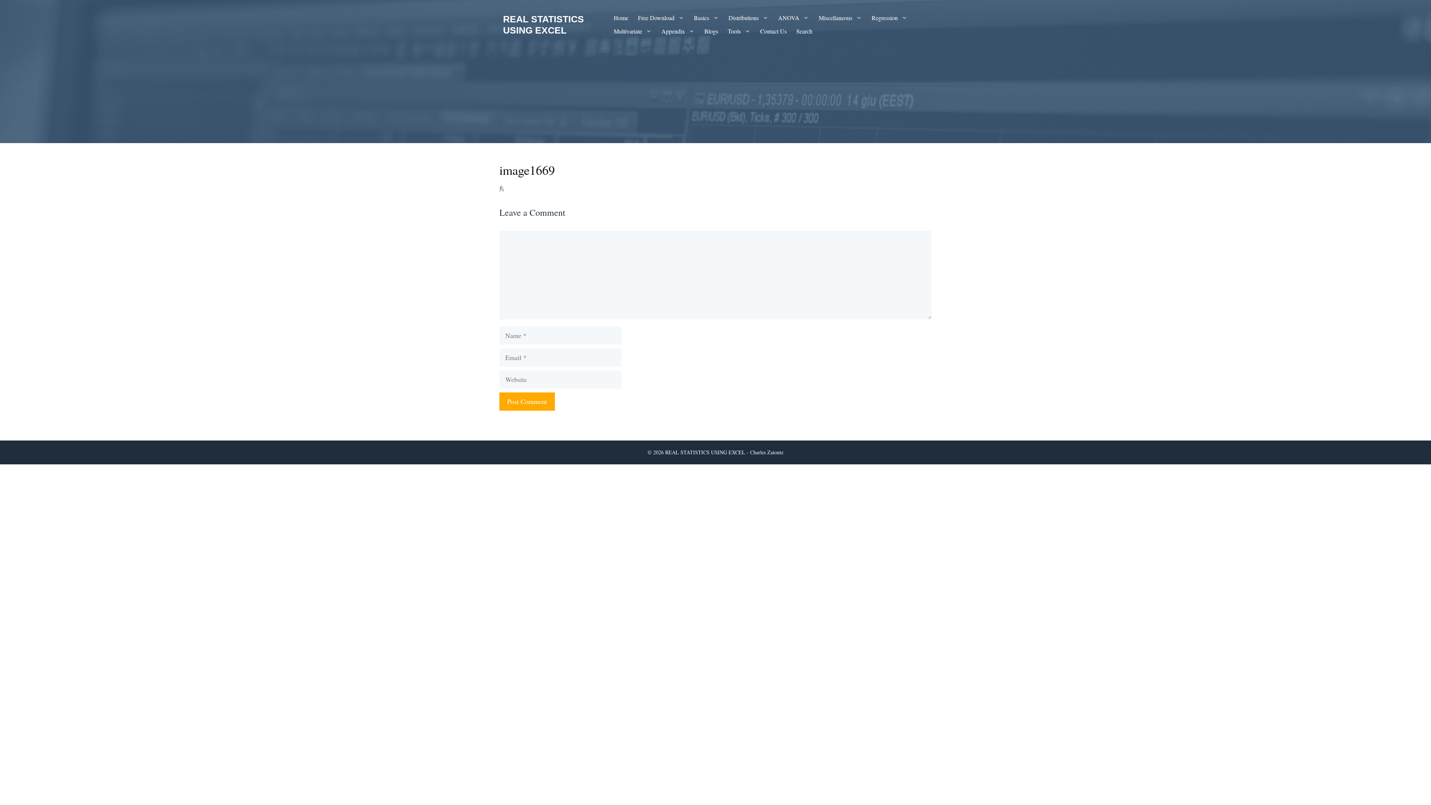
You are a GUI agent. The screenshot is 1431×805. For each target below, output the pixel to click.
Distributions (744, 18)
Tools (734, 31)
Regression (885, 18)
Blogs (711, 31)
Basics (701, 18)
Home (621, 18)
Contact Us (773, 31)
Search (804, 31)
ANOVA (788, 18)
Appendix (673, 31)
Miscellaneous (835, 18)
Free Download (656, 18)
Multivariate (628, 31)
